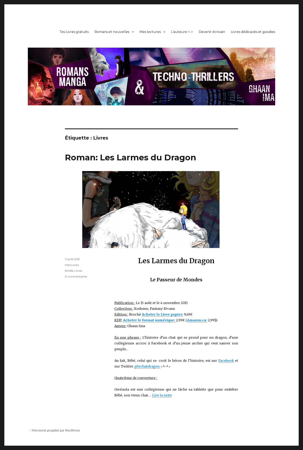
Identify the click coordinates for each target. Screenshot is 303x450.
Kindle (69, 270)
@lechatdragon (147, 366)
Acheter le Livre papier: (162, 314)
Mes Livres (72, 265)
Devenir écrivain (212, 32)
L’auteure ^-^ (182, 32)
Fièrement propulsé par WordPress (56, 430)
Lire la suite (162, 395)
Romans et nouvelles (111, 32)
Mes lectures (150, 32)
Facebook (226, 360)
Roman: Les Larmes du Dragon (130, 157)
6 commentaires (76, 276)
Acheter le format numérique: (149, 320)
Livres (78, 270)
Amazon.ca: (197, 320)
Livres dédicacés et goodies (253, 32)
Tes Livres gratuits (74, 32)
